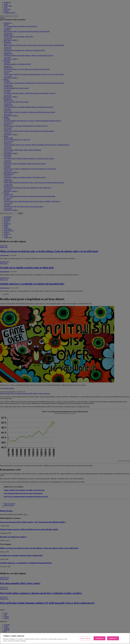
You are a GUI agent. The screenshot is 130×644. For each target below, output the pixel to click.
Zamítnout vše (99, 638)
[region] (65, 638)
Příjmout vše (113, 638)
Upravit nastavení (86, 638)
